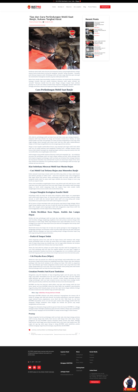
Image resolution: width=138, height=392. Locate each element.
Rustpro (64, 330)
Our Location (77, 7)
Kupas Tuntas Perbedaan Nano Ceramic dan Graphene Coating (100, 42)
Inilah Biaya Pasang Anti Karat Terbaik (49, 292)
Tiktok (91, 362)
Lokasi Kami (79, 357)
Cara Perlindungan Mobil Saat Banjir (53, 330)
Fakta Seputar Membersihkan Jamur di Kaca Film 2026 (99, 48)
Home (54, 7)
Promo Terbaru (92, 7)
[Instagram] (39, 367)
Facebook (92, 357)
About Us (68, 7)
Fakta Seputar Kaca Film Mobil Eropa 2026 (99, 53)
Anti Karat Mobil (41, 330)
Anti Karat (34, 330)
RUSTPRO (63, 354)
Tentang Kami (79, 354)
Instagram (92, 354)
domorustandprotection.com (67, 374)
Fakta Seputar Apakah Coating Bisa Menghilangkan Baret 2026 (99, 24)
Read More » (97, 27)
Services (60, 7)
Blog (84, 7)
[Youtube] (30, 367)
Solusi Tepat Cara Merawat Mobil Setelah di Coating (100, 30)
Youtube (91, 360)
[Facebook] (34, 367)
